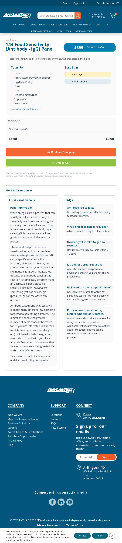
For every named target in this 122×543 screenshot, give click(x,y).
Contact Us (57, 419)
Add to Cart (63, 162)
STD (106, 25)
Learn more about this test (24, 109)
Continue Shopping (63, 152)
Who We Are (15, 415)
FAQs (54, 423)
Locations (56, 415)
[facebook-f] (52, 502)
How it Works (59, 427)
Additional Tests (84, 31)
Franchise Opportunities (75, 3)
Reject (100, 535)
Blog (10, 445)
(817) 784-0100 (98, 17)
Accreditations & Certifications (25, 432)
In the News (15, 440)
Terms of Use (74, 525)
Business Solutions (58, 25)
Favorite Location (106, 3)
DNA (98, 25)
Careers (12, 427)
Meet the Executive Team (23, 419)
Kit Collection (64, 31)
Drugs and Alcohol (81, 25)
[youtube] (69, 502)
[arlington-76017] (17, 15)
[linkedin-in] (61, 502)
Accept (82, 535)
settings (27, 540)
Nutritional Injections (41, 31)
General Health (37, 25)
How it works (18, 25)
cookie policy (28, 537)
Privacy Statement (49, 525)
